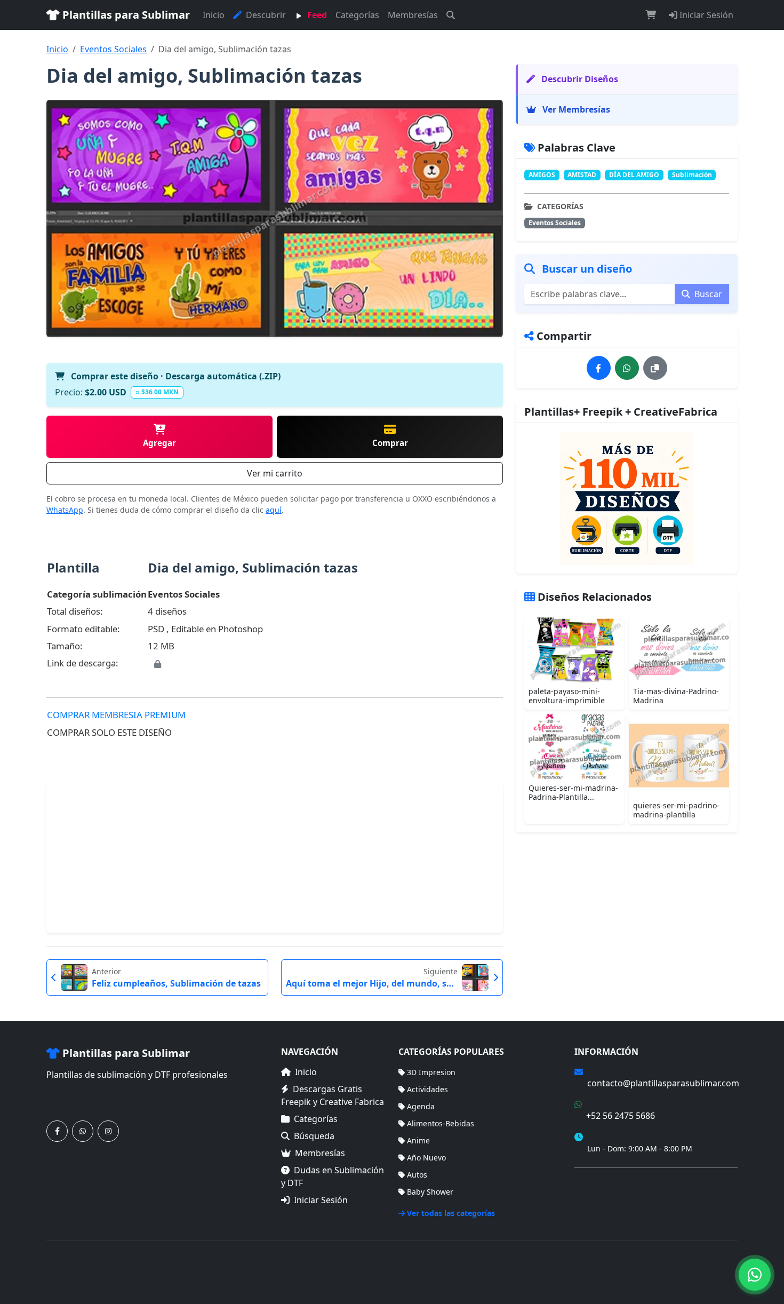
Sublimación (692, 174)
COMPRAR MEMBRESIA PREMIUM (116, 715)
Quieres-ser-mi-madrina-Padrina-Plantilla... (573, 792)
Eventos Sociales (113, 49)
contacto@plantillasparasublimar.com (663, 1083)
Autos (417, 1175)
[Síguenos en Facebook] (57, 1131)
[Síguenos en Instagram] (108, 1131)
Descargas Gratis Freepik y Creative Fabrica (332, 1095)
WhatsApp (64, 510)
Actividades (427, 1089)
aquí (274, 510)
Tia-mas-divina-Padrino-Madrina (676, 695)
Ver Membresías (575, 109)
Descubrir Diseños (578, 79)
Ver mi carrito (274, 473)
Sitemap (723, 1266)
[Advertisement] (274, 858)
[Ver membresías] (627, 498)
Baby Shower (430, 1192)
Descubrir (265, 15)
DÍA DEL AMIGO (634, 174)
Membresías (413, 15)
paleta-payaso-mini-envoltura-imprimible (567, 695)
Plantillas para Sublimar (125, 14)
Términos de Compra (611, 1182)
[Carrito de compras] (650, 15)
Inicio (214, 15)
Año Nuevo (426, 1157)
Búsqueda (314, 1136)
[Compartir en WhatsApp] (627, 368)
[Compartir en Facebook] (599, 368)
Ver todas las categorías (451, 1213)
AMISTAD (581, 174)
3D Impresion (431, 1072)
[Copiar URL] (655, 368)
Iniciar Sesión (705, 15)
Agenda (421, 1106)
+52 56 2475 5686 (620, 1116)
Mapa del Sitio (600, 1197)
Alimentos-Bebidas (440, 1123)
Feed (316, 15)
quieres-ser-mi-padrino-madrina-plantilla (676, 810)
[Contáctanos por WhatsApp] (82, 1131)
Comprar (390, 443)
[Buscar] (450, 15)
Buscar (707, 294)
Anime (418, 1140)
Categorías (357, 15)
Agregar (159, 443)
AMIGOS (542, 174)
